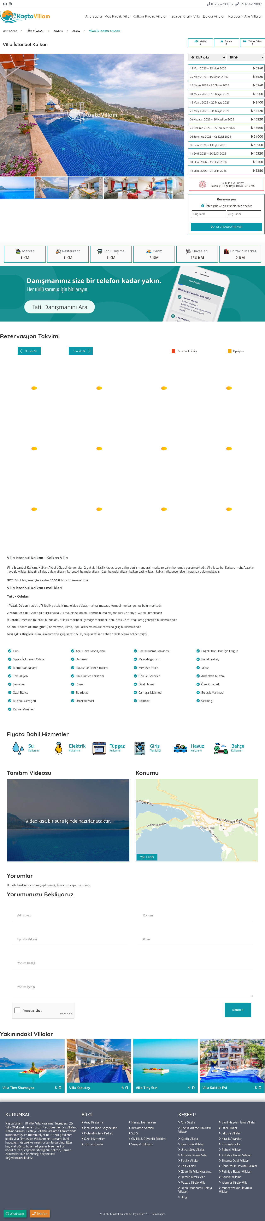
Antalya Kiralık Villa (193, 1155)
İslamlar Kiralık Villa (234, 1182)
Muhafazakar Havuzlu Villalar (235, 1189)
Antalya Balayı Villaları (236, 1155)
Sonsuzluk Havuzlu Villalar (239, 1165)
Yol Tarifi (147, 857)
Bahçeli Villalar (231, 1149)
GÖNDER (238, 1010)
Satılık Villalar (189, 1160)
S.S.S (134, 1133)
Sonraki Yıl (79, 351)
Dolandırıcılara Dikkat (98, 1133)
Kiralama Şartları (142, 1127)
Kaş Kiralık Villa (117, 16)
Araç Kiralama (93, 1122)
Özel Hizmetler (94, 1138)
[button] (17, 187)
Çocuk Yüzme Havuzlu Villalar (194, 1129)
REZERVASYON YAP (229, 227)
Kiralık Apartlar (231, 1138)
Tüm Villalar (35, 31)
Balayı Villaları (214, 16)
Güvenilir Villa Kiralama (195, 1171)
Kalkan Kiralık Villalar (149, 16)
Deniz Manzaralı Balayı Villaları (195, 1189)
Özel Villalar (229, 1127)
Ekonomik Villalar (192, 1144)
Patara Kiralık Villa (192, 1182)
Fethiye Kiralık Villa (185, 16)
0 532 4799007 (222, 3)
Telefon (41, 1213)
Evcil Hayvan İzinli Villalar (238, 1122)
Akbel (76, 31)
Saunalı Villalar (231, 1176)
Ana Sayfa (93, 16)
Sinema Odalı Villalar (235, 1160)
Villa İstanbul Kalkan (104, 31)
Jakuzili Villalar (230, 1133)
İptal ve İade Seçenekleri (100, 1127)
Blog (183, 1197)
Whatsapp (16, 1213)
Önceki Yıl (31, 351)
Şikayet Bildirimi (141, 1144)
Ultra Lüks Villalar (192, 1149)
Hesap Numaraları (143, 1122)
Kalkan (58, 31)
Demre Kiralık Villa (192, 1176)
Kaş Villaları (188, 1165)
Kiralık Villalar (189, 1138)
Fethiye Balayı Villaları (236, 1171)
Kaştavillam (138, 1214)
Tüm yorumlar (93, 1144)
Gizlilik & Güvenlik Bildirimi (148, 1138)
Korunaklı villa (230, 1144)
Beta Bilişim (158, 1214)
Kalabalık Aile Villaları (245, 16)
